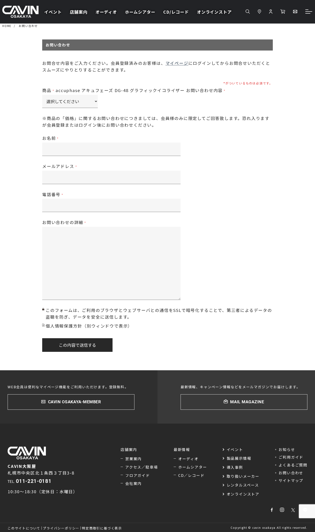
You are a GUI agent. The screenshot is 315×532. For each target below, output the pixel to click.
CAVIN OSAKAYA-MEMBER (74, 401)
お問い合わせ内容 (204, 90)
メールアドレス (58, 166)
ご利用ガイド (291, 457)
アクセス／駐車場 (141, 467)
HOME (7, 26)
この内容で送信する (77, 345)
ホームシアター (140, 12)
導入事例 (235, 467)
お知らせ (287, 449)
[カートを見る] (282, 12)
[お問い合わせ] (295, 12)
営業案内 (133, 458)
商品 (46, 90)
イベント (53, 12)
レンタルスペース (243, 485)
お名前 (49, 138)
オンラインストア (214, 12)
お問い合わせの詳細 (62, 222)
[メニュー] (309, 12)
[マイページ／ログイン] (270, 12)
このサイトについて (24, 528)
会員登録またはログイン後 (74, 125)
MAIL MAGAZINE (247, 401)
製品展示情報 (239, 458)
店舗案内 (78, 12)
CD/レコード (176, 12)
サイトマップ (291, 480)
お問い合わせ (28, 26)
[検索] (248, 12)
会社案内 (133, 483)
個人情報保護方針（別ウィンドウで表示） (89, 326)
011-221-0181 (33, 481)
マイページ (177, 63)
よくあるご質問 (293, 465)
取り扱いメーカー (243, 476)
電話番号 (51, 194)
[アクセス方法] (259, 12)
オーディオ (106, 12)
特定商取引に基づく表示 (102, 528)
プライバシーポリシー (61, 528)
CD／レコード (191, 475)
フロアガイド (137, 475)
